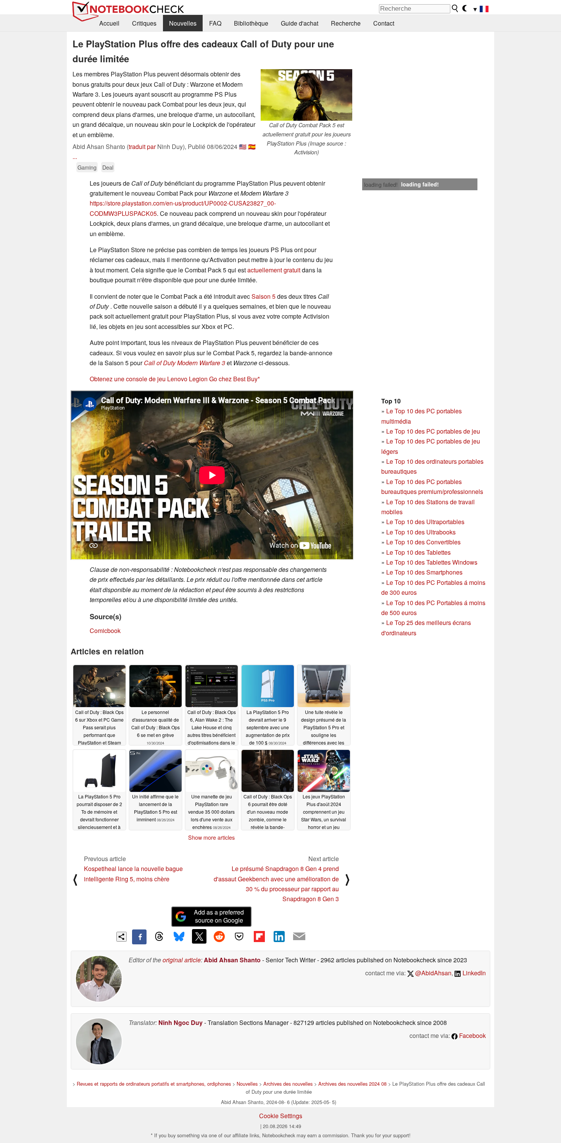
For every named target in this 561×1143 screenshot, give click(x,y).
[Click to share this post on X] (199, 936)
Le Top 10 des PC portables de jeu (433, 431)
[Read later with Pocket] (239, 936)
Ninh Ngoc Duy (180, 1022)
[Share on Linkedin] (279, 936)
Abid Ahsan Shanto (232, 959)
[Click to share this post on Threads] (159, 936)
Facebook (472, 1035)
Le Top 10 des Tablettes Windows (431, 562)
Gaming (87, 167)
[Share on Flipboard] (259, 936)
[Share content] (121, 937)
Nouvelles (183, 23)
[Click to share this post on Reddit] (219, 936)
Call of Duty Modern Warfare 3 (184, 362)
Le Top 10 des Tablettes (418, 552)
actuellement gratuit (273, 270)
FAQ (215, 23)
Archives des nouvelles (288, 1083)
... (75, 156)
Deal (107, 167)
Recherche (346, 23)
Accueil (109, 23)
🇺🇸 (243, 146)
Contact (383, 23)
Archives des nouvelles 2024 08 (352, 1083)
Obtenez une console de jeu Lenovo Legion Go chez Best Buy (174, 378)
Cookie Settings (280, 1115)
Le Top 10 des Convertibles (423, 542)
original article (182, 959)
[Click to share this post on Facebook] (139, 936)
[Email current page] (299, 936)
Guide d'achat (299, 23)
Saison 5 (263, 296)
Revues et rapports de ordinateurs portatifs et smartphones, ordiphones (154, 1083)
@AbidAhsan (432, 972)
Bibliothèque (251, 23)
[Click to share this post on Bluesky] (179, 936)
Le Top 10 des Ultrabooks (421, 532)
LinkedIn (473, 972)
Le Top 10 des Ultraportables (425, 521)
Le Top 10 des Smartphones (424, 572)
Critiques (144, 23)
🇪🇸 (252, 146)
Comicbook (105, 630)
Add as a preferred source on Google (219, 916)
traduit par (142, 146)
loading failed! (381, 184)
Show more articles (211, 837)
